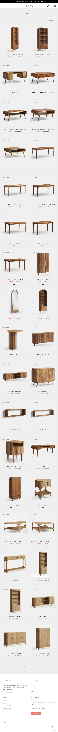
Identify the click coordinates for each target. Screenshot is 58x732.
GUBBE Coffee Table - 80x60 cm (43, 129)
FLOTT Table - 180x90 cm (15, 204)
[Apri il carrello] (55, 6)
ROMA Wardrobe (15, 504)
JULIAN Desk (15, 92)
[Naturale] (17, 433)
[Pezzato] (15, 59)
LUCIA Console (15, 578)
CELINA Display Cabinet (15, 54)
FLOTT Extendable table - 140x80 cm (43, 242)
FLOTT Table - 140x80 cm (15, 279)
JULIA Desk (43, 466)
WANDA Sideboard (43, 354)
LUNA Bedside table (43, 504)
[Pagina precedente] (24, 666)
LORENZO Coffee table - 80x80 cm (43, 541)
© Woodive (7, 725)
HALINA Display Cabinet (43, 54)
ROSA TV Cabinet (43, 616)
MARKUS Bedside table (15, 466)
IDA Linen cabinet (43, 279)
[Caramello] (13, 59)
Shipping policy (6, 701)
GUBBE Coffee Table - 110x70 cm (43, 92)
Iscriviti (36, 713)
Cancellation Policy (7, 708)
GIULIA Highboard (43, 653)
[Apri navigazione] (3, 5)
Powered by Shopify (8, 728)
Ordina (51, 20)
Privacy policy (6, 703)
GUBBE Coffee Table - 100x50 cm (15, 129)
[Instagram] (6, 692)
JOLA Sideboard (43, 391)
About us (33, 689)
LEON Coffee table (15, 354)
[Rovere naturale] (43, 508)
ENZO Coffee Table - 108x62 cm (15, 541)
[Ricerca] (51, 6)
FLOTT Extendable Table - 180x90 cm (43, 167)
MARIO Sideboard (15, 653)
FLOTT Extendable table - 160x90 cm (43, 204)
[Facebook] (3, 692)
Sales (32, 691)
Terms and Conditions (8, 706)
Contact (33, 686)
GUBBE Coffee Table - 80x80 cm (15, 167)
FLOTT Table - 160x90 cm (15, 242)
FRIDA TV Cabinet (15, 391)
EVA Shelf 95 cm (15, 429)
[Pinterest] (10, 692)
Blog (4, 711)
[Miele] (18, 59)
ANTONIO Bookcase (14, 616)
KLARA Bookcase (43, 316)
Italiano (6, 722)
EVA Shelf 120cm (43, 429)
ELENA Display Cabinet (43, 578)
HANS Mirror (14, 316)
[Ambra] (11, 59)
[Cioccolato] (17, 59)
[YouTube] (13, 692)
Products (33, 684)
